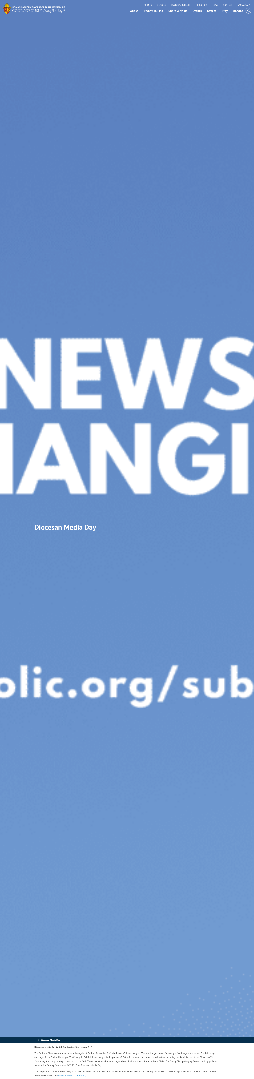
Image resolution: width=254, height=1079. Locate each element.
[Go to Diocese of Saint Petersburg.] (35, 1040)
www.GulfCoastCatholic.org (72, 1075)
